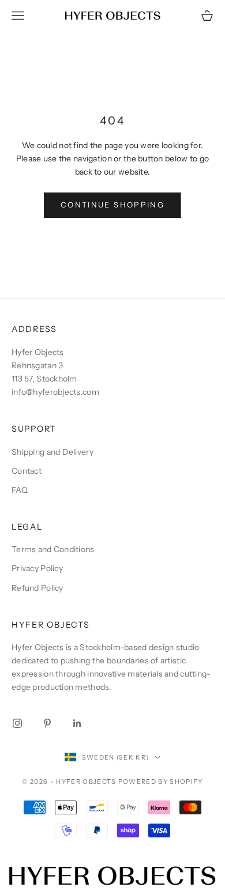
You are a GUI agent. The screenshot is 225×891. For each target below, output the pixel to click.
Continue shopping (112, 204)
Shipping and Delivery (52, 452)
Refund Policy (37, 588)
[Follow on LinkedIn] (77, 723)
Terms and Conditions (53, 549)
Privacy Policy (37, 568)
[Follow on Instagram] (17, 723)
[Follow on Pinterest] (47, 723)
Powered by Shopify (160, 781)
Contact (27, 471)
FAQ (20, 490)
